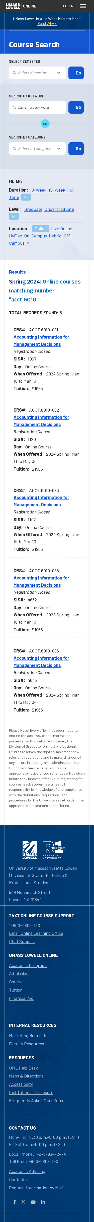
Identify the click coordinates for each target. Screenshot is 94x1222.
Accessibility (21, 1084)
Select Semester (24, 61)
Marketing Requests (28, 1035)
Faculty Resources (26, 1043)
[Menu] (82, 5)
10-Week (56, 190)
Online (41, 228)
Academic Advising (27, 1171)
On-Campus (35, 235)
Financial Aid (21, 998)
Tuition (16, 990)
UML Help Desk (23, 1068)
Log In (68, 6)
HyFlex (15, 235)
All (26, 197)
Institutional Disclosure (31, 1092)
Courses (17, 981)
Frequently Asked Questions (36, 1100)
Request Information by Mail (36, 1187)
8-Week (39, 190)
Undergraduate (59, 209)
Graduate (33, 209)
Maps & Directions (26, 1075)
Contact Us (20, 1179)
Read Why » (47, 23)
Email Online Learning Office (36, 933)
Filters (16, 181)
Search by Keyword (26, 96)
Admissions (20, 973)
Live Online (61, 228)
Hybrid (55, 235)
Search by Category (27, 137)
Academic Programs (28, 965)
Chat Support (22, 941)
